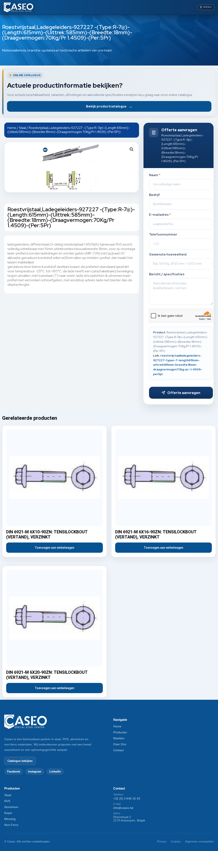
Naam (155, 175)
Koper (8, 813)
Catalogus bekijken (20, 760)
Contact (118, 750)
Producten (120, 732)
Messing (10, 819)
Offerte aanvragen (183, 393)
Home (11, 128)
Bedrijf (154, 195)
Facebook (13, 771)
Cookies (176, 841)
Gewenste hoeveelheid (167, 255)
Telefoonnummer (163, 235)
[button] (131, 149)
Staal (22, 128)
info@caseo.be (123, 808)
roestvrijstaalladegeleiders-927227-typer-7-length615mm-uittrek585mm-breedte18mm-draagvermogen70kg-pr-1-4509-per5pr (177, 365)
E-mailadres (160, 215)
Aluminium (11, 807)
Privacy (161, 841)
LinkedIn (55, 771)
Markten (118, 738)
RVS (7, 801)
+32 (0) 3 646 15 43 (126, 798)
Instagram (34, 771)
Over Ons (119, 744)
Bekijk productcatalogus (109, 106)
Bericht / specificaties (166, 274)
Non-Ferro (11, 825)
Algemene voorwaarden (199, 841)
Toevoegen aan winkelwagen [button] (54, 547)
